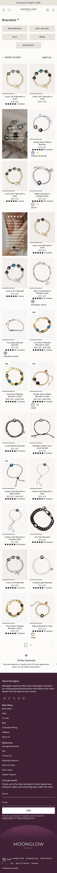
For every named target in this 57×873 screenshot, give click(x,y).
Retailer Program (9, 774)
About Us (6, 737)
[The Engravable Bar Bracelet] (14, 325)
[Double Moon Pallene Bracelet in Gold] (42, 376)
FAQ (3, 751)
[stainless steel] (5, 353)
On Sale (5, 718)
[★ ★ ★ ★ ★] (14, 234)
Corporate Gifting (9, 727)
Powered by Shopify (10, 868)
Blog (4, 723)
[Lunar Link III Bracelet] (14, 565)
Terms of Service (23, 818)
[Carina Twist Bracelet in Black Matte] (14, 473)
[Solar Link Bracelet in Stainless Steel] (42, 273)
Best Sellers (7, 708)
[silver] (32, 204)
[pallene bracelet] (32, 152)
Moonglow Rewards (10, 746)
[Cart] (53, 10)
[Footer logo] (28, 840)
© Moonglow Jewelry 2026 (13, 858)
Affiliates (6, 732)
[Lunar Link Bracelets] (14, 134)
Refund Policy (46, 858)
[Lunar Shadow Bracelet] (14, 428)
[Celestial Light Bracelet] (42, 565)
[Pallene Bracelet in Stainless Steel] (42, 176)
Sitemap (34, 863)
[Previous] (3, 3)
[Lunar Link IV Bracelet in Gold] (14, 176)
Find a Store (7, 770)
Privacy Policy (7, 818)
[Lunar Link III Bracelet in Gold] (14, 79)
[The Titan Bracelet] (42, 519)
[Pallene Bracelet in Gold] (42, 608)
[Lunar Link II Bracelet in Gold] (42, 227)
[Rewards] (7, 860)
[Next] (53, 3)
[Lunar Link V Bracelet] (14, 273)
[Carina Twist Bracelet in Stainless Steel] (14, 519)
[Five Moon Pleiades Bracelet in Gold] (14, 376)
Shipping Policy (32, 858)
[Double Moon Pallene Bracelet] (42, 124)
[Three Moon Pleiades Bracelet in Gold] (14, 608)
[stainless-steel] (32, 301)
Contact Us (7, 755)
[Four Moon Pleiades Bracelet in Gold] (42, 325)
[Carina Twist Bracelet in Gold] (42, 473)
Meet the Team (8, 765)
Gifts (4, 713)
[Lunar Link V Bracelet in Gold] (42, 79)
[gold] (37, 152)
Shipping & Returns (10, 760)
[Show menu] (3, 10)
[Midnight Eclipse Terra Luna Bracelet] (42, 428)
